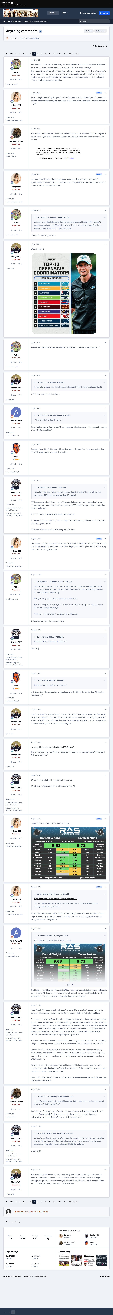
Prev (11, 54)
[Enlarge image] (69, 945)
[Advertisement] (56, 1286)
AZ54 (16, 72)
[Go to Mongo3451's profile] (16, 248)
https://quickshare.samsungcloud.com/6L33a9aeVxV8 (52, 747)
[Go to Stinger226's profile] (7, 38)
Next (59, 54)
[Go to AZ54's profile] (16, 64)
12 (54, 54)
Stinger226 (14, 38)
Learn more (4, 4)
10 (45, 54)
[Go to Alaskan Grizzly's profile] (16, 133)
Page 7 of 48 (73, 54)
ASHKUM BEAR (16, 420)
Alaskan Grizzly (16, 141)
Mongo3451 (16, 256)
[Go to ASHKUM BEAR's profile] (16, 412)
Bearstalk (35, 38)
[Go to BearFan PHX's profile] (16, 484)
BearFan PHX (16, 493)
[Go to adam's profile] (16, 448)
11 (49, 54)
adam (16, 456)
